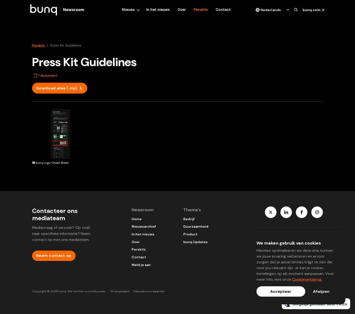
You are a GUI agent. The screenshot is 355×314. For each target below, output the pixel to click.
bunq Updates (195, 242)
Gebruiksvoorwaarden (149, 291)
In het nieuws (158, 9)
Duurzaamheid (195, 226)
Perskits (201, 9)
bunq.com (311, 10)
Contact (223, 9)
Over (182, 9)
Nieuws (128, 9)
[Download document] (82, 153)
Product (190, 234)
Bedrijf (189, 219)
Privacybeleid (120, 291)
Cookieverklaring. (307, 279)
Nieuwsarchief (144, 226)
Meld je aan (141, 265)
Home (137, 219)
